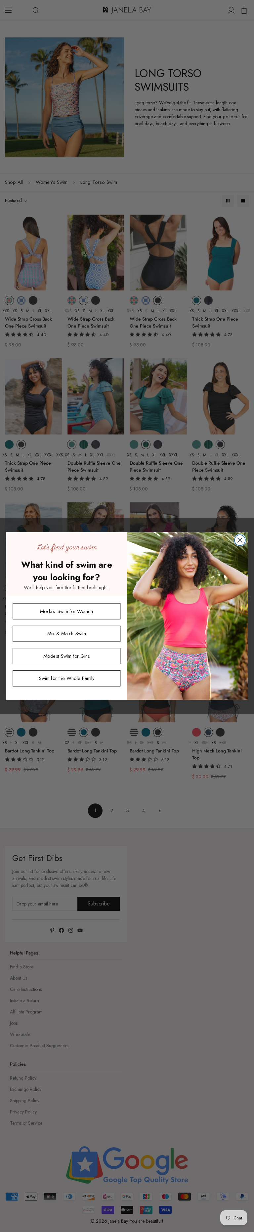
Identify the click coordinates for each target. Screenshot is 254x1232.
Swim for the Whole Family (67, 678)
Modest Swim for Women (66, 611)
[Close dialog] (239, 540)
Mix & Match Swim (66, 633)
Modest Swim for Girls (66, 655)
